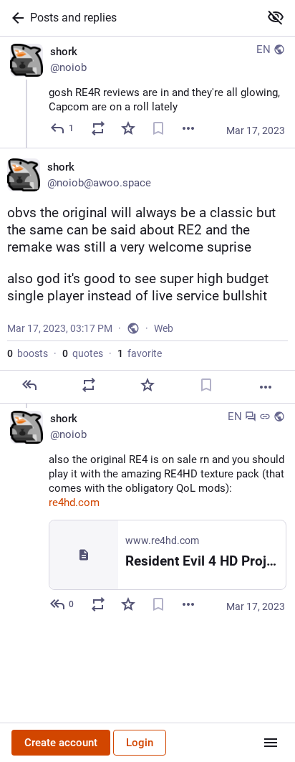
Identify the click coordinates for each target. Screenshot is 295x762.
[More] (188, 128)
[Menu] (271, 742)
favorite (139, 353)
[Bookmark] (158, 128)
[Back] (15, 18)
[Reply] (29, 385)
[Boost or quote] (98, 128)
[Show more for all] (275, 17)
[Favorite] (128, 128)
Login (139, 742)
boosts (27, 353)
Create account (60, 742)
